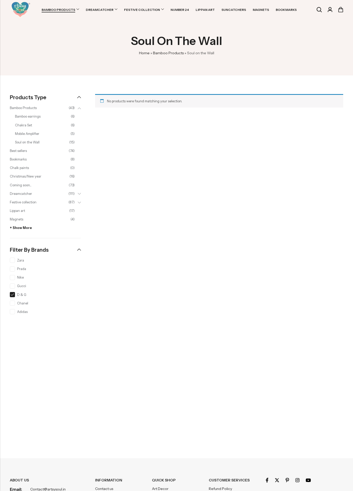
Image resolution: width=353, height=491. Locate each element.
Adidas (22, 312)
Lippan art (17, 211)
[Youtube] (308, 480)
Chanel (22, 303)
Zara (20, 260)
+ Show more (21, 228)
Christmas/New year (25, 176)
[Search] (319, 9)
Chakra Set (23, 125)
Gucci (21, 286)
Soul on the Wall (27, 142)
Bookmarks (18, 159)
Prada (21, 269)
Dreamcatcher (21, 193)
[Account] (330, 9)
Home (144, 53)
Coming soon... (21, 185)
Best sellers (18, 151)
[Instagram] (297, 480)
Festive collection (23, 202)
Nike (20, 277)
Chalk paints (19, 168)
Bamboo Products (168, 53)
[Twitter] (277, 480)
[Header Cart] (340, 9)
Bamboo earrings (28, 116)
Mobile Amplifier (27, 134)
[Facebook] (267, 480)
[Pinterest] (287, 480)
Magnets (16, 219)
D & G (21, 295)
